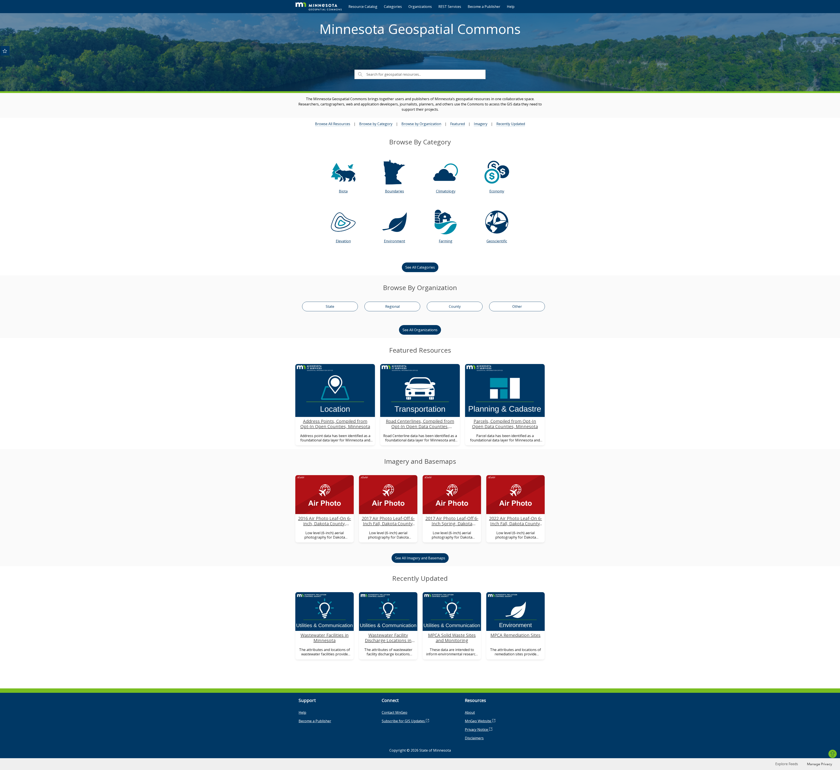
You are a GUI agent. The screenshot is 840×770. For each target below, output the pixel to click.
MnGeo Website (478, 721)
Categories (393, 6)
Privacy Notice (477, 729)
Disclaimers (474, 738)
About (470, 712)
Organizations (420, 6)
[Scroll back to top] (832, 754)
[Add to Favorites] (5, 51)
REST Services (449, 6)
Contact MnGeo (394, 712)
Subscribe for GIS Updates (404, 721)
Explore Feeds (786, 763)
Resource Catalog (362, 6)
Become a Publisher (484, 6)
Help (510, 6)
